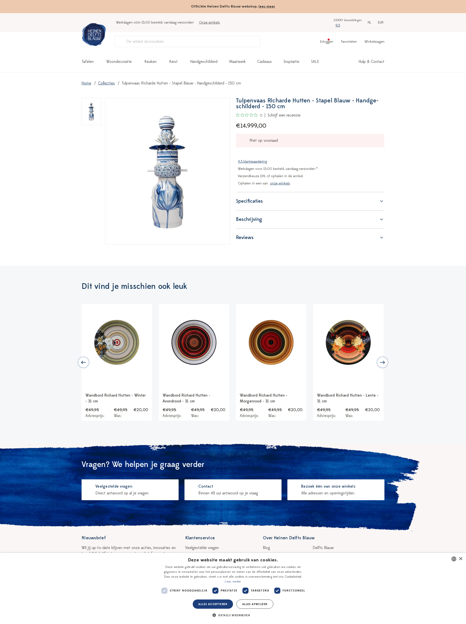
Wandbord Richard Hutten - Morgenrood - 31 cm (263, 398)
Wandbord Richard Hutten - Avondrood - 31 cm (186, 398)
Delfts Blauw (323, 547)
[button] (233, 615)
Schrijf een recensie (283, 115)
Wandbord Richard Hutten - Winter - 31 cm (115, 398)
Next (382, 362)
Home (86, 83)
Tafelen (88, 61)
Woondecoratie (119, 61)
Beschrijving (249, 219)
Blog (266, 547)
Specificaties (249, 201)
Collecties (106, 83)
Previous (83, 362)
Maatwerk (237, 61)
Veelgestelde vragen (202, 547)
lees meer (266, 6)
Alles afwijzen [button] (254, 604)
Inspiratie (291, 61)
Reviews (245, 237)
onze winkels (280, 183)
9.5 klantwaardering (252, 161)
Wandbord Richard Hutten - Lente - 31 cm (347, 398)
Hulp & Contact (371, 61)
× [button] (460, 559)
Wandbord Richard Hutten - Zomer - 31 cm (425, 398)
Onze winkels (209, 22)
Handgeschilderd (203, 61)
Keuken (150, 61)
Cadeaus (264, 61)
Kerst (173, 61)
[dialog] (233, 588)
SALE (315, 61)
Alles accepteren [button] (212, 604)
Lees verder (233, 581)
